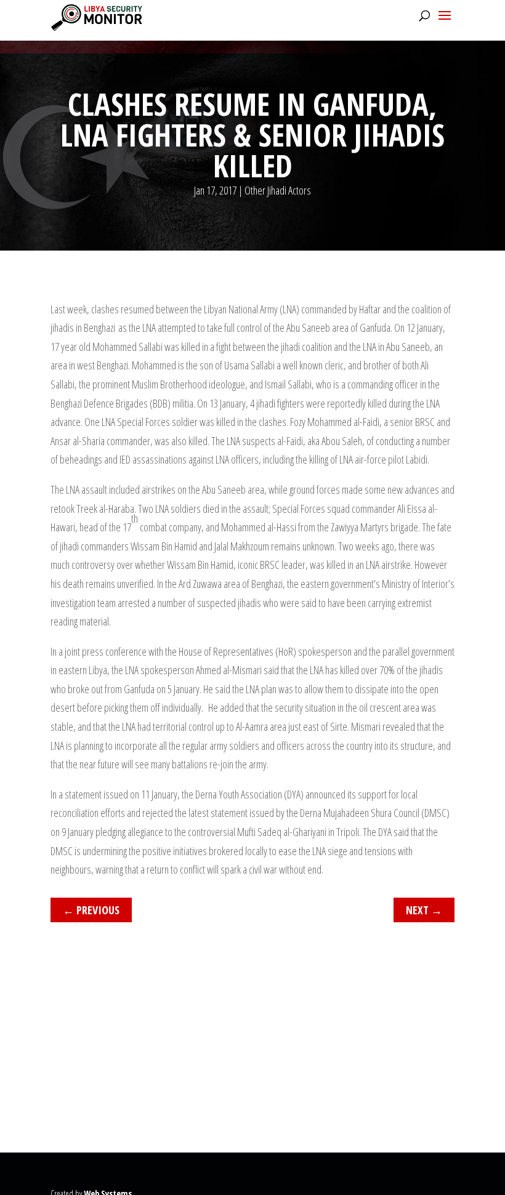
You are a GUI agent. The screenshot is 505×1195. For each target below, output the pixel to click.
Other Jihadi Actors (277, 190)
